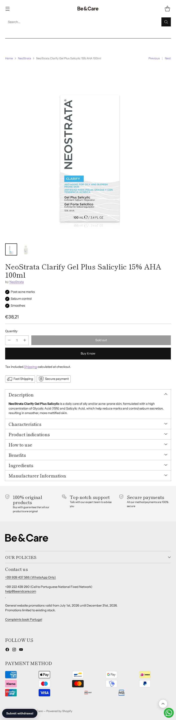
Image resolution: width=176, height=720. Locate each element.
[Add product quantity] (25, 340)
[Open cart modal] (167, 8)
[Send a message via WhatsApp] (169, 713)
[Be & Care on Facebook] (7, 650)
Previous (154, 58)
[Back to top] (163, 704)
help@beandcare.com (20, 591)
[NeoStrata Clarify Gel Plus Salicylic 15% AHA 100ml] (88, 152)
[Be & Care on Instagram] (14, 650)
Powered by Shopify (59, 711)
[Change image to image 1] (11, 249)
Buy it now (88, 353)
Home (9, 58)
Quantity (11, 331)
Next (168, 58)
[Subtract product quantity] (9, 340)
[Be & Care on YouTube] (21, 650)
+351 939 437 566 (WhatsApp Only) (30, 577)
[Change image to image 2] (26, 249)
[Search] (166, 21)
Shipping (30, 367)
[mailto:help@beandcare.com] (5, 596)
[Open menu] (7, 8)
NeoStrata (24, 58)
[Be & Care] (88, 9)
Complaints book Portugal (23, 619)
